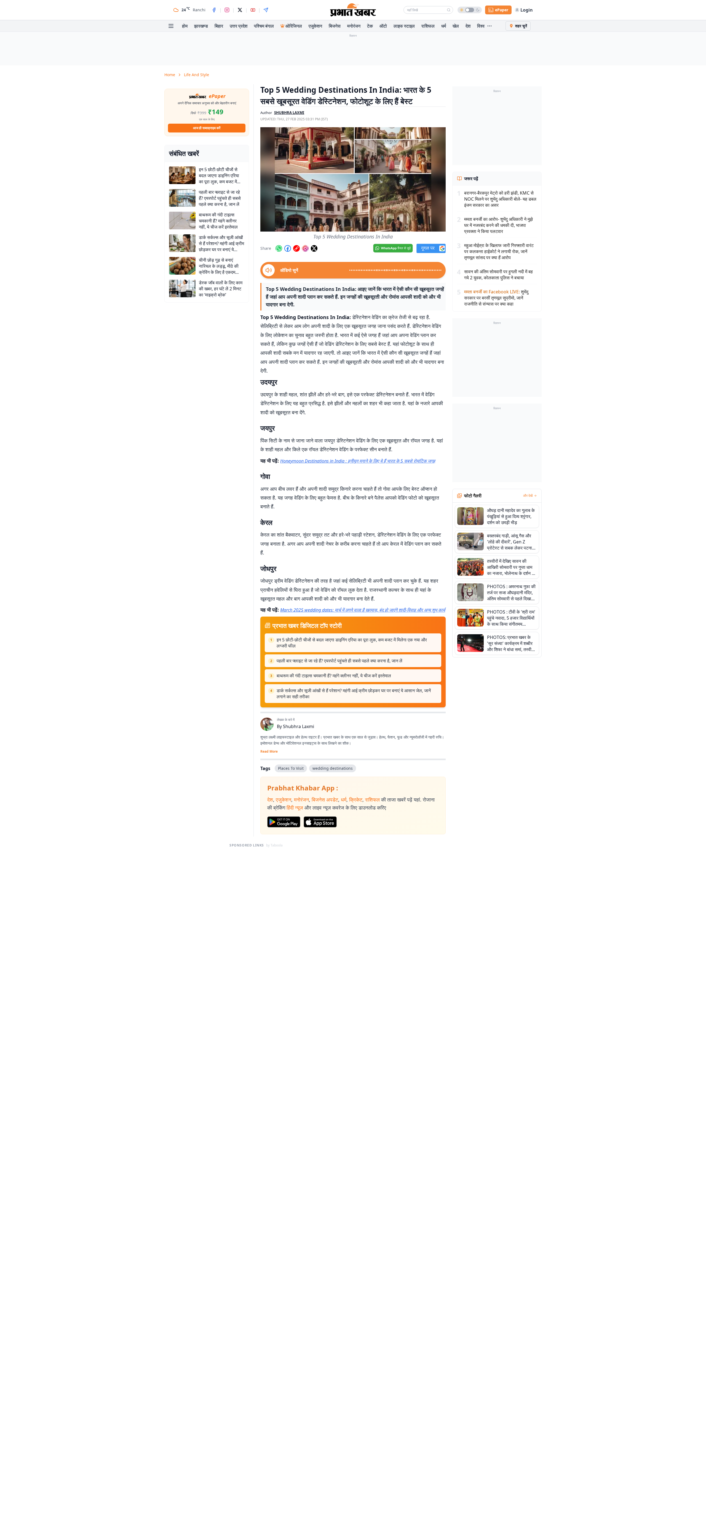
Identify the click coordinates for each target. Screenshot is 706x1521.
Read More (269, 751)
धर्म (443, 26)
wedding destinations (332, 768)
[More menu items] (489, 26)
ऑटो (383, 26)
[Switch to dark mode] (470, 10)
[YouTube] (253, 10)
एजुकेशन (315, 26)
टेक (370, 26)
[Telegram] (266, 10)
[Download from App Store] (320, 821)
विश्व (481, 26)
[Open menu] (171, 26)
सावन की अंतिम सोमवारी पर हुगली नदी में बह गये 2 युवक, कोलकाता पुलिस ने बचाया (498, 275)
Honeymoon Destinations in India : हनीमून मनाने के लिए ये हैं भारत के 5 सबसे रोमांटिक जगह (357, 461)
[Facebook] (214, 10)
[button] (353, 179)
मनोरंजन (353, 26)
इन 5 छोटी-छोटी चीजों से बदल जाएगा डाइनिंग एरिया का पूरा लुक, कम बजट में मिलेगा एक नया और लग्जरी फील (352, 643)
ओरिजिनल (293, 26)
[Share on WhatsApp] (279, 248)
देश (468, 26)
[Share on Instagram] (305, 248)
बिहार (219, 26)
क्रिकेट (355, 799)
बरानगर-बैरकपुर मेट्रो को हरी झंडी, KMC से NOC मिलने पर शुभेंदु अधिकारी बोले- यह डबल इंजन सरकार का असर (500, 199)
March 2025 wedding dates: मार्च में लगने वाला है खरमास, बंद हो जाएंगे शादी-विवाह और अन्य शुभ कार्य (362, 610)
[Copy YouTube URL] (296, 248)
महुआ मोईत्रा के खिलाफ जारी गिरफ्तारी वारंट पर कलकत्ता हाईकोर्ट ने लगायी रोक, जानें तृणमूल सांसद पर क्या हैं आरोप (499, 251)
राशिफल (428, 26)
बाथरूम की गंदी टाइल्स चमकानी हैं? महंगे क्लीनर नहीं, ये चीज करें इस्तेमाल (334, 676)
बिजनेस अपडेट (325, 799)
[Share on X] (314, 248)
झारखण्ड (201, 26)
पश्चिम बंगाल (264, 26)
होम (185, 26)
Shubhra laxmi (289, 112)
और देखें (528, 495)
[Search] (448, 10)
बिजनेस (335, 26)
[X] (240, 10)
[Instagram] (227, 10)
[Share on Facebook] (287, 248)
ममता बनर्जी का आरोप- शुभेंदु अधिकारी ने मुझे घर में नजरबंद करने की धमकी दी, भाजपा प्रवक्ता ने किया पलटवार (498, 225)
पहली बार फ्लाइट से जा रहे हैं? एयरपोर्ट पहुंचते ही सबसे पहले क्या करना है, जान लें (339, 661)
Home (169, 74)
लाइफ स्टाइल (404, 26)
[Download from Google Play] (283, 821)
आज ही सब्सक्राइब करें (206, 128)
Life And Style (196, 74)
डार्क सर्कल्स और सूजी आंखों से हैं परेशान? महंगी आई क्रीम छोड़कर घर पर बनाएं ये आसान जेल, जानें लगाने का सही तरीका (354, 693)
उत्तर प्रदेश (238, 26)
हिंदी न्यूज (295, 807)
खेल (456, 26)
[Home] (353, 10)
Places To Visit (291, 768)
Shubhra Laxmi (298, 726)
